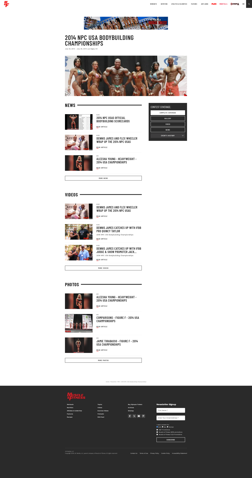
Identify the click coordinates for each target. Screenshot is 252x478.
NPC (97, 156)
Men (165, 427)
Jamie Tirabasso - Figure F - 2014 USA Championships (117, 342)
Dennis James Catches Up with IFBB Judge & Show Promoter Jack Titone (118, 252)
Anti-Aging (204, 4)
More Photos (103, 360)
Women (171, 427)
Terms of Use (144, 453)
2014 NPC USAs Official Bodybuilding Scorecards (113, 119)
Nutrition (164, 4)
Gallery (167, 118)
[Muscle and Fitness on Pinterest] (143, 416)
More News (103, 178)
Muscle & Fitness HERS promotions (170, 432)
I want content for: (163, 425)
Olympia (235, 4)
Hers (223, 4)
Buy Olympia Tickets (135, 404)
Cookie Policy (165, 453)
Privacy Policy (154, 453)
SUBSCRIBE (171, 440)
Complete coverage (168, 113)
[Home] (6, 6)
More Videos (103, 268)
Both (159, 427)
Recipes (69, 417)
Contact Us (133, 453)
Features (194, 4)
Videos (100, 407)
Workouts (153, 4)
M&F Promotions (164, 430)
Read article (101, 127)
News (98, 115)
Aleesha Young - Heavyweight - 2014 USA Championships (116, 160)
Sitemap (131, 411)
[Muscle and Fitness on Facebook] (130, 416)
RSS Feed (101, 417)
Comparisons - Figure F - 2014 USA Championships (117, 319)
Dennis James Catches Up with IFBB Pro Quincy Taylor (118, 229)
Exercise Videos (103, 411)
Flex (214, 4)
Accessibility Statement (179, 453)
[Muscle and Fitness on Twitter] (134, 416)
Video (168, 124)
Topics (100, 404)
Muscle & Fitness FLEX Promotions (170, 434)
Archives (131, 407)
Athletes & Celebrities (179, 4)
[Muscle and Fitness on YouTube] (139, 416)
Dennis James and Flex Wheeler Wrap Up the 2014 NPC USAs (116, 140)
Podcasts (101, 414)
